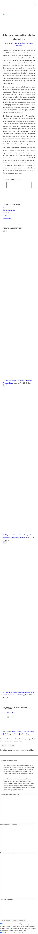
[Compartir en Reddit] (29, 185)
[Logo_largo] (16, 4)
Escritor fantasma (9, 210)
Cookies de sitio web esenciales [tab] (9, 794)
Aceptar (4, 745)
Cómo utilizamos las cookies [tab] (8, 760)
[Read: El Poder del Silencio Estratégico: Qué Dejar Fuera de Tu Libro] (4, 231)
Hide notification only (19, 920)
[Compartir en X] (8, 185)
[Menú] (32, 4)
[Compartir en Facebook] (4, 185)
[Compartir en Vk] (26, 185)
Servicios (6, 213)
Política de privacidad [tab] (6, 899)
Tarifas (5, 215)
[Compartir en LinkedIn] (19, 185)
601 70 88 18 (11, 713)
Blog (4, 207)
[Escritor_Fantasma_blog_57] (19, 22)
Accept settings (6, 920)
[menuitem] (32, 4)
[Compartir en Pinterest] (15, 185)
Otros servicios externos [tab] (7, 853)
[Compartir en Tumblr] (22, 185)
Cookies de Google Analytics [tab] (8, 824)
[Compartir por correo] (33, 185)
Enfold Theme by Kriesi (28, 731)
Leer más (11, 745)
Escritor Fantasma (20, 43)
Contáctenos (7, 218)
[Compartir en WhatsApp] (12, 185)
